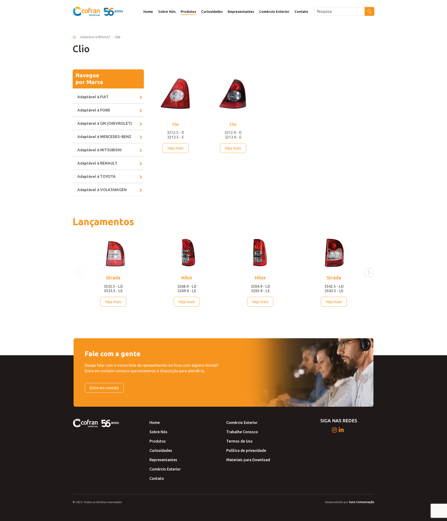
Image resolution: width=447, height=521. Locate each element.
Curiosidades (212, 12)
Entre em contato (104, 388)
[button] (369, 272)
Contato (301, 12)
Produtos (188, 12)
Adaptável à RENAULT (95, 37)
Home (148, 12)
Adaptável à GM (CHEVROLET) (104, 123)
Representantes (241, 12)
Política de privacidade (246, 450)
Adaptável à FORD (93, 110)
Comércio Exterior (274, 12)
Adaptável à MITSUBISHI (99, 150)
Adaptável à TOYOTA (96, 176)
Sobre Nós (167, 12)
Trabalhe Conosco (242, 432)
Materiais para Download (248, 460)
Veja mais (175, 148)
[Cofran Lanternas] (98, 11)
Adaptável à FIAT (92, 97)
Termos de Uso (239, 441)
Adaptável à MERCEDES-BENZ (104, 137)
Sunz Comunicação (361, 502)
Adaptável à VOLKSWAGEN (102, 190)
